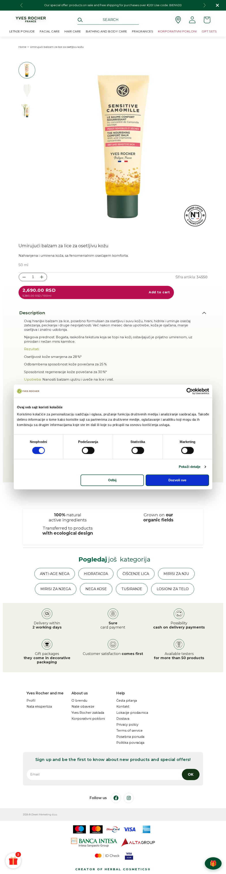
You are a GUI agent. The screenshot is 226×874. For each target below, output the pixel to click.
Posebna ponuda (130, 737)
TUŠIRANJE (131, 589)
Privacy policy (127, 725)
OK (191, 774)
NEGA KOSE (96, 589)
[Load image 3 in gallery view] (27, 110)
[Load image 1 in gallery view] (27, 70)
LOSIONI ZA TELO (173, 589)
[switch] (88, 450)
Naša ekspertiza (39, 706)
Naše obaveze (83, 706)
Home (22, 46)
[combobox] (108, 19)
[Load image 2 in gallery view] (27, 90)
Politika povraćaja (130, 743)
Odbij (112, 480)
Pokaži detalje (189, 467)
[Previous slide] (21, 5)
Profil (30, 701)
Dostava (122, 719)
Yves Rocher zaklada (88, 713)
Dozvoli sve (177, 480)
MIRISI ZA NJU (176, 574)
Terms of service (129, 731)
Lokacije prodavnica (132, 713)
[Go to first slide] (204, 5)
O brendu (79, 701)
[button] (50, 32)
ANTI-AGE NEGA (54, 574)
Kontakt (122, 706)
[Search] (80, 20)
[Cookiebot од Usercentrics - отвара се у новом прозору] (189, 391)
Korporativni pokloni (88, 719)
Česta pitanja (126, 701)
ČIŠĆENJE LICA (135, 574)
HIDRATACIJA (96, 574)
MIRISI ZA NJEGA (55, 589)
